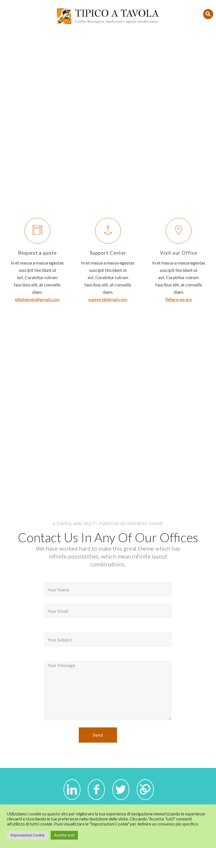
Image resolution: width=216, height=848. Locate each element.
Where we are (178, 299)
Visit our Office (178, 253)
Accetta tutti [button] (64, 835)
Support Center (108, 253)
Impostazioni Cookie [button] (27, 835)
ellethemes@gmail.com (37, 299)
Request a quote (37, 253)
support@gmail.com (107, 299)
